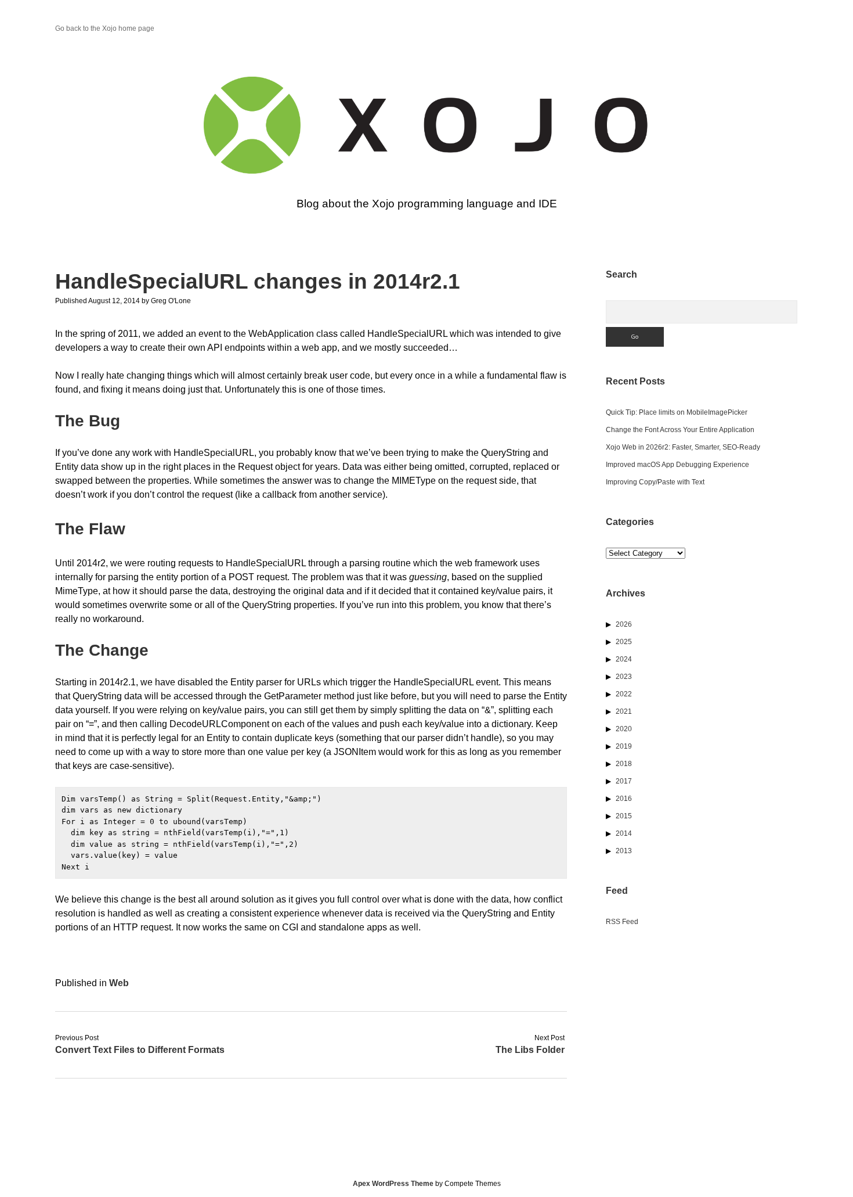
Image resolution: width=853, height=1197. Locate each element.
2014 (624, 833)
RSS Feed (622, 922)
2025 (624, 642)
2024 (624, 659)
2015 (624, 816)
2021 (624, 711)
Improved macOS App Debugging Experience (677, 465)
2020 (624, 729)
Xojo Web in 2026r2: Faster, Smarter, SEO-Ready (683, 447)
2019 (624, 746)
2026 (624, 624)
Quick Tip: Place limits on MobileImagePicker (676, 412)
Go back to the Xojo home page (104, 28)
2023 (624, 677)
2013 (624, 851)
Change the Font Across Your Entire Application (680, 430)
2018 (624, 764)
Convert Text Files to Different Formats (140, 1050)
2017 (624, 781)
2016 (624, 799)
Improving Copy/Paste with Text (655, 482)
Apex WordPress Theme (393, 1184)
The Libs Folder (530, 1050)
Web (119, 983)
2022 (624, 694)
